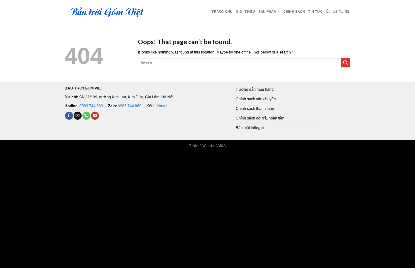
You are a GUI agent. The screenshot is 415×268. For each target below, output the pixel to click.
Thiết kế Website (202, 146)
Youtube (164, 106)
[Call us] (341, 11)
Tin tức (315, 11)
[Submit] (345, 62)
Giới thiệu (245, 11)
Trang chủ (222, 11)
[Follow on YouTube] (347, 11)
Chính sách (294, 11)
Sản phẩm (267, 11)
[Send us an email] (335, 11)
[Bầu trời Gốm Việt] (107, 11)
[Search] (328, 11)
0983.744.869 (91, 106)
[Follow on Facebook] (69, 116)
